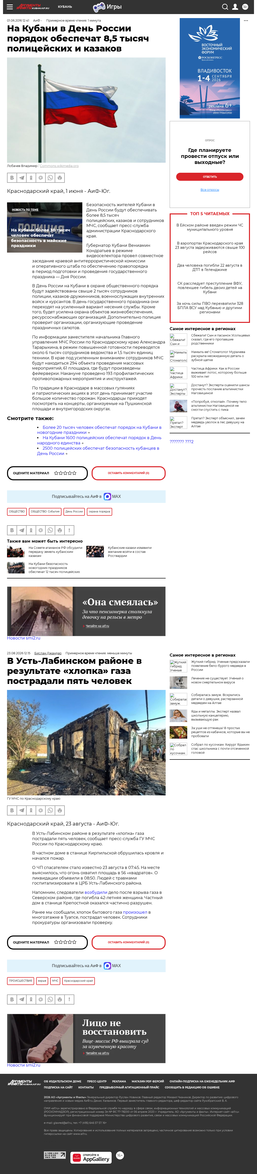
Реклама (119, 1081)
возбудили (96, 892)
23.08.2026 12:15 (18, 653)
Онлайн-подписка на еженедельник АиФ (202, 1081)
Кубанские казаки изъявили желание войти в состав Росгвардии (130, 552)
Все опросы (210, 189)
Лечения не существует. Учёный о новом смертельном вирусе (217, 680)
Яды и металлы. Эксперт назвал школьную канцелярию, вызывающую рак (216, 715)
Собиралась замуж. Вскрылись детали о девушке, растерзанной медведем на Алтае (217, 699)
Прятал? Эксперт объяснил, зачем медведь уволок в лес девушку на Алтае (218, 422)
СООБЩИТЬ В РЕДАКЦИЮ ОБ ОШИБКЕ (192, 1087)
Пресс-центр (96, 1081)
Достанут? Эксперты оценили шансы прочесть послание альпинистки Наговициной (220, 389)
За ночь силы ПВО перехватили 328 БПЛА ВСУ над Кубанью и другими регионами (210, 308)
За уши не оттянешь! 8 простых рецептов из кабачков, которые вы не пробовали (220, 732)
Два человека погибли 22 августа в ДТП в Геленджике (209, 267)
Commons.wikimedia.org (59, 166)
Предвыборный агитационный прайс (129, 1087)
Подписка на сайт (58, 1087)
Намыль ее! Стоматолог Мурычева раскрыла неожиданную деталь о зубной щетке (218, 356)
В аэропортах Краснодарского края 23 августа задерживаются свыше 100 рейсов (210, 247)
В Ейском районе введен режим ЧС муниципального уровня (209, 227)
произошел (135, 912)
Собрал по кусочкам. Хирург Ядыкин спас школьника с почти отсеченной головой (220, 748)
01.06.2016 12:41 (18, 20)
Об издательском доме (62, 1081)
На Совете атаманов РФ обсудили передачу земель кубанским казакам (55, 552)
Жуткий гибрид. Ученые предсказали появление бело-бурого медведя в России (220, 666)
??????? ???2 (182, 441)
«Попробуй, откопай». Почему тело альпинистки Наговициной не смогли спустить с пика (219, 406)
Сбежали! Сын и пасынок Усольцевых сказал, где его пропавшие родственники (220, 339)
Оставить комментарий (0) (128, 473)
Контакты (86, 1087)
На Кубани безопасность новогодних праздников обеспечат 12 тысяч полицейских (54, 568)
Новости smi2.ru (23, 638)
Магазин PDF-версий (148, 1081)
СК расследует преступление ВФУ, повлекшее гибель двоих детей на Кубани (209, 287)
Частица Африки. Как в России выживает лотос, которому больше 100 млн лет (218, 372)
